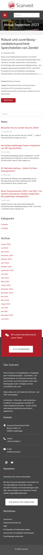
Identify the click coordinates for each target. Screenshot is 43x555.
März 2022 (5, 300)
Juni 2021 (4, 308)
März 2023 (5, 282)
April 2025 (5, 252)
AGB (5, 526)
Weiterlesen (10, 99)
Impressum (7, 519)
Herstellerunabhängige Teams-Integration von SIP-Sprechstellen (20, 147)
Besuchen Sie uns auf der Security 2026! (20, 128)
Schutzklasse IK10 (7, 88)
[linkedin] (6, 462)
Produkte (4, 225)
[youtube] (12, 462)
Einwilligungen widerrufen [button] (13, 536)
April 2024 (5, 263)
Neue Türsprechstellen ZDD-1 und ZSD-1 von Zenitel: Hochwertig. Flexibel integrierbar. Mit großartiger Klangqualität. (21, 194)
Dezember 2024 (7, 256)
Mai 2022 (4, 297)
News (12, 81)
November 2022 (7, 293)
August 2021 (5, 304)
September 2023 (7, 270)
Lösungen (4, 228)
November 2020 (7, 315)
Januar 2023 (6, 285)
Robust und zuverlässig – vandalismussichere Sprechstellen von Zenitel (19, 44)
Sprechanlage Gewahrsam (22, 88)
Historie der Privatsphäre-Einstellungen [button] (18, 533)
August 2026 (6, 244)
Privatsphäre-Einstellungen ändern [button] (16, 530)
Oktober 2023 (6, 267)
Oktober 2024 (6, 259)
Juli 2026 (4, 248)
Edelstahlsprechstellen (14, 85)
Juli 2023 (4, 274)
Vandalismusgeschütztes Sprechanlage (13, 91)
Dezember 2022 (7, 289)
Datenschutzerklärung (12, 523)
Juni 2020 (5, 319)
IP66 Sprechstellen (29, 85)
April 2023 (5, 278)
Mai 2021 (4, 312)
